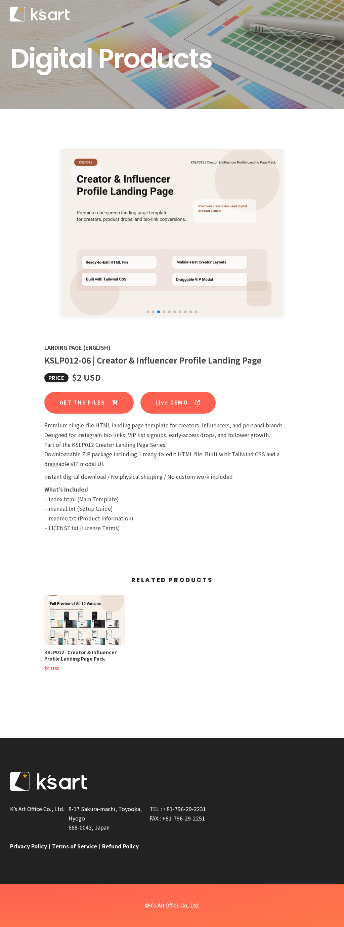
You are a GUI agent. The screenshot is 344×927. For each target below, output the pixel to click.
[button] (147, 311)
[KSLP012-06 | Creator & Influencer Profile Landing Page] (172, 232)
